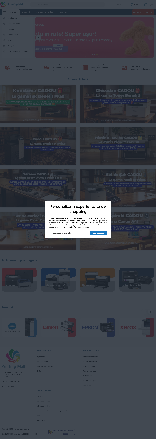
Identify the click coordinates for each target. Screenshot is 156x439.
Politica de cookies (81, 227)
